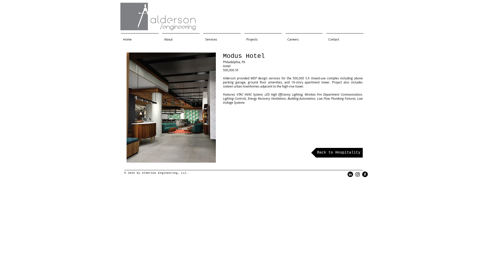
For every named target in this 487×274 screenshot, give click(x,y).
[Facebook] (365, 174)
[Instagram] (357, 174)
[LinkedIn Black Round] (350, 174)
